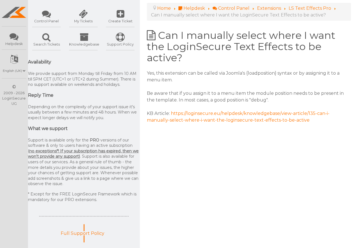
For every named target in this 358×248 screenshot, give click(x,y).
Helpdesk (14, 44)
